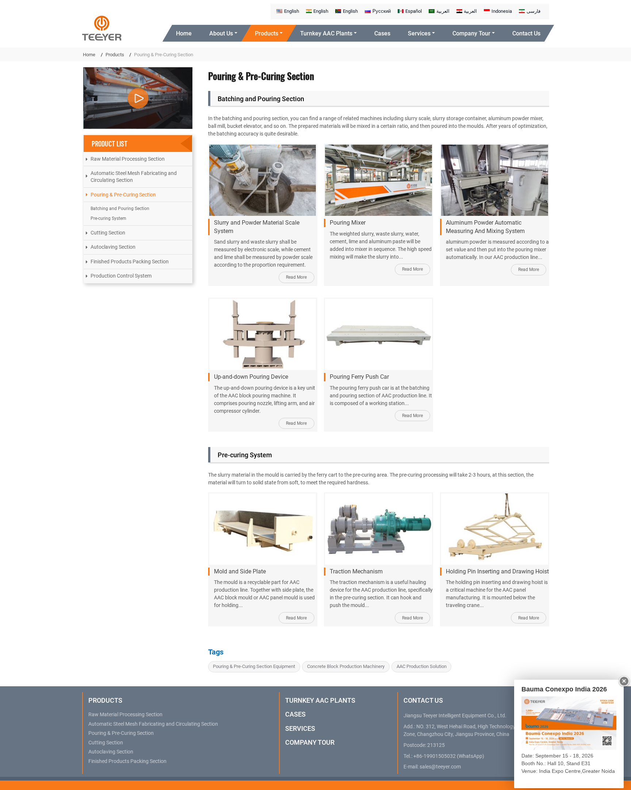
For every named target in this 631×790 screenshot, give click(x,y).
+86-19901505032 (434, 756)
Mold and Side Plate (240, 571)
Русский (381, 11)
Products (115, 54)
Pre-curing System (245, 455)
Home (184, 33)
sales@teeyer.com (440, 767)
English (291, 11)
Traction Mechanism (356, 571)
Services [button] (419, 33)
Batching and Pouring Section (261, 99)
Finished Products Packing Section (130, 261)
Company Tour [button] (471, 33)
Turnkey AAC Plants (320, 700)
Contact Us (526, 33)
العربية (443, 11)
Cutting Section (108, 233)
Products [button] (266, 33)
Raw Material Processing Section (128, 159)
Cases (382, 33)
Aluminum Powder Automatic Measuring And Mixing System (485, 226)
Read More (296, 277)
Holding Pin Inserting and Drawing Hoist (497, 571)
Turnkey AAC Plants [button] (326, 33)
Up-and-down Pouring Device (251, 376)
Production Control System (121, 276)
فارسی (533, 11)
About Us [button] (221, 33)
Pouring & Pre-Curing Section (123, 195)
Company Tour (309, 742)
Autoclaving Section (113, 247)
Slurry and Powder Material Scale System (256, 226)
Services (300, 728)
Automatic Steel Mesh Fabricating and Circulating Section (134, 176)
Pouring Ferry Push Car (359, 376)
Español (413, 11)
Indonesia (502, 11)
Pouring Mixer (348, 222)
